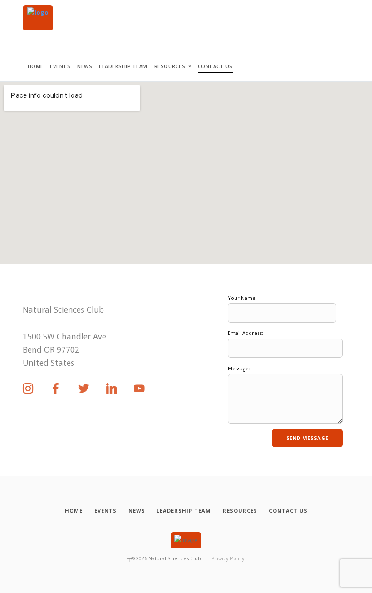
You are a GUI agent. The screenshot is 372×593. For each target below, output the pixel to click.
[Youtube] (139, 389)
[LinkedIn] (111, 389)
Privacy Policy (228, 558)
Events (60, 66)
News (84, 66)
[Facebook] (55, 389)
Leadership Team (123, 66)
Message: (239, 368)
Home (36, 66)
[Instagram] (28, 389)
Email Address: (245, 332)
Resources (170, 66)
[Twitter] (83, 389)
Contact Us (215, 66)
